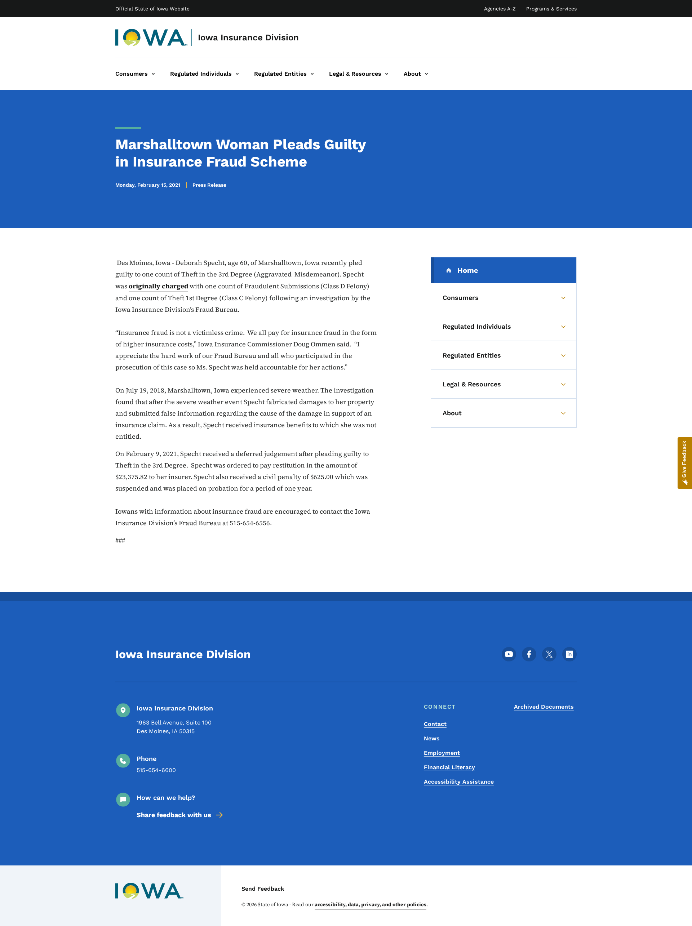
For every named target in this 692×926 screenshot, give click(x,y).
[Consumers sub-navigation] (153, 74)
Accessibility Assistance (459, 781)
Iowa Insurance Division (248, 37)
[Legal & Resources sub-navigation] (386, 74)
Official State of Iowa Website (152, 9)
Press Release (209, 185)
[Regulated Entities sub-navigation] (312, 74)
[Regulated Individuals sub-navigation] (237, 74)
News (432, 738)
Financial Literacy (449, 767)
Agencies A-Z (500, 9)
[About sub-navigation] (426, 74)
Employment (442, 752)
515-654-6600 (156, 770)
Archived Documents (544, 706)
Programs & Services (551, 9)
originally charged (158, 286)
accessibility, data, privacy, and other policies (370, 904)
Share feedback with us (174, 815)
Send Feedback (262, 888)
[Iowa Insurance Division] (151, 37)
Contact (435, 724)
